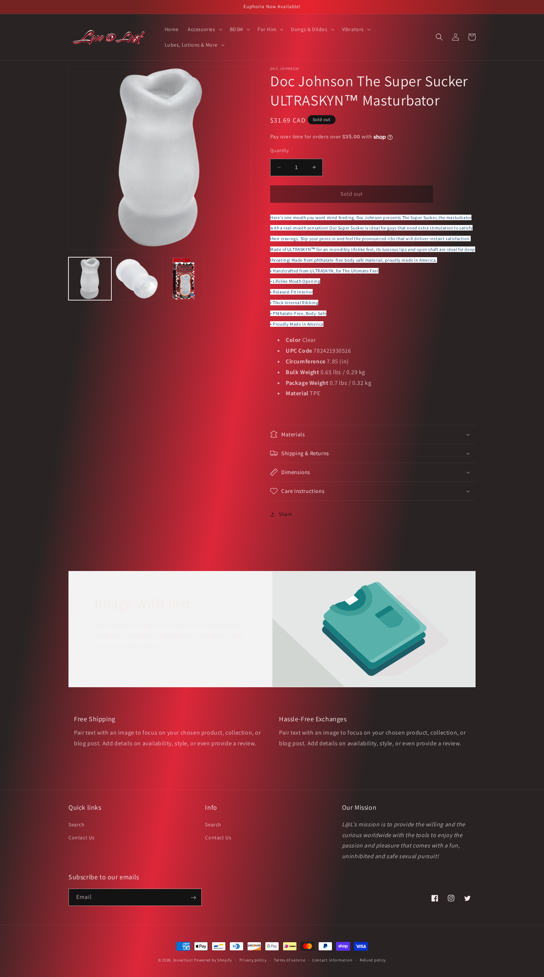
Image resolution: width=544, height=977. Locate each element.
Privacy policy (253, 959)
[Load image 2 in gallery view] (136, 278)
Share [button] (285, 514)
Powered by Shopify (213, 960)
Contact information (332, 959)
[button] (204, 29)
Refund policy (373, 959)
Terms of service (289, 959)
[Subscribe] (193, 897)
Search (76, 824)
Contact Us (81, 837)
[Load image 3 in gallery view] (183, 278)
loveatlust (183, 960)
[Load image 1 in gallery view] (89, 278)
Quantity (279, 150)
